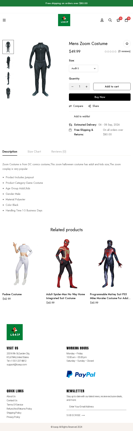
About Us (11, 396)
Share (96, 106)
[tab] (9, 151)
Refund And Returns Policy (19, 408)
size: (71, 60)
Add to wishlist (127, 43)
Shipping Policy (14, 413)
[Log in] (102, 20)
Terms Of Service (15, 404)
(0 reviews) (124, 51)
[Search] (110, 20)
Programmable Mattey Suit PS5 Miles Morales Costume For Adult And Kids (109, 298)
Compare (78, 106)
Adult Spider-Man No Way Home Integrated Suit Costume (65, 296)
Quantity (74, 78)
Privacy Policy (13, 417)
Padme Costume (12, 294)
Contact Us (12, 400)
